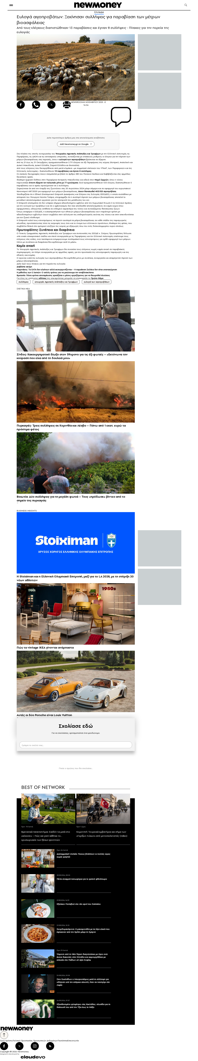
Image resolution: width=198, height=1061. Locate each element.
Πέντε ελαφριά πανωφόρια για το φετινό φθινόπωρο (82, 879)
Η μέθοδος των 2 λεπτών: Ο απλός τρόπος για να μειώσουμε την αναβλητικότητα (55, 272)
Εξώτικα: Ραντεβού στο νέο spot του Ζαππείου (79, 904)
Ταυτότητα (62, 1040)
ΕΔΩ (24, 263)
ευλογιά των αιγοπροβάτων (96, 281)
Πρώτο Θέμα (97, 278)
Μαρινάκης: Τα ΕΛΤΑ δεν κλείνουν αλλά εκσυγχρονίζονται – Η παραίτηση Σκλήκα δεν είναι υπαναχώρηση (67, 269)
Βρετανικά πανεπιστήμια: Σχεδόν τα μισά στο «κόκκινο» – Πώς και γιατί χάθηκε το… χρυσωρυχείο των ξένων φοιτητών (45, 835)
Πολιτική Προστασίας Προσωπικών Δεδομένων (35, 1040)
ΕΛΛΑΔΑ (99, 12)
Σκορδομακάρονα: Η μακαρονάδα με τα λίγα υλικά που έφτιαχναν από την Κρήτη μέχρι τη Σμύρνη (83, 930)
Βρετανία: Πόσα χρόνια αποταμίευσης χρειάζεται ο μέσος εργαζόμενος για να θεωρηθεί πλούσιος (63, 275)
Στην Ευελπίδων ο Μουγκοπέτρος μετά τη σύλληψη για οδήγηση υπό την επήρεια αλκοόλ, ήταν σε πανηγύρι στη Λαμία (83, 982)
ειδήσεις (43, 278)
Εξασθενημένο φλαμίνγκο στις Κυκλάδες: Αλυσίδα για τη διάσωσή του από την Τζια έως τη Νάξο (83, 1006)
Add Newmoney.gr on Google (74, 144)
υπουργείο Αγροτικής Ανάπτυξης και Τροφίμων (56, 281)
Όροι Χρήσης (6, 1040)
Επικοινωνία (73, 1040)
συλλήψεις (24, 281)
